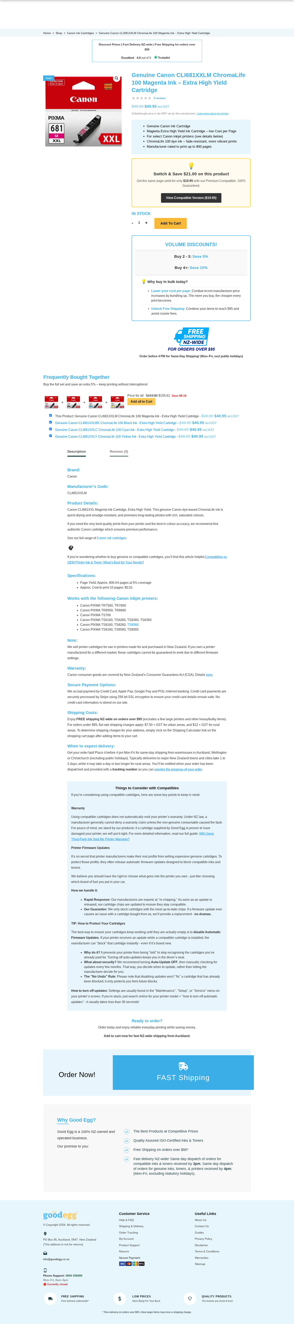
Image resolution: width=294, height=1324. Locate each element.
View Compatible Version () (191, 198)
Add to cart (170, 223)
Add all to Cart (141, 401)
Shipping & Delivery (131, 1226)
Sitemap (200, 1264)
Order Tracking (128, 1232)
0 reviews (160, 98)
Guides (199, 1232)
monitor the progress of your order (178, 769)
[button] (116, 78)
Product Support (129, 1245)
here (209, 674)
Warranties (201, 1257)
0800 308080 (74, 1275)
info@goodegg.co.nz (56, 1259)
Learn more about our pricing (212, 113)
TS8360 (133, 624)
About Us (200, 1220)
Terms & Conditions (207, 1251)
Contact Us (202, 1226)
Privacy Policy (203, 1238)
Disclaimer (201, 1245)
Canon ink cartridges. (112, 538)
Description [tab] (76, 451)
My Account (126, 1238)
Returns (124, 1251)
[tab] (119, 451)
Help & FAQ (126, 1220)
